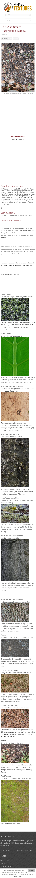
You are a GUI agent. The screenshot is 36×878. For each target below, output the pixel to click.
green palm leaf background (11, 336)
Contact (3, 863)
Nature (5, 34)
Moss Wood (5, 498)
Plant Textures (6, 294)
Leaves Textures (7, 670)
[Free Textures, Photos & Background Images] (18, 12)
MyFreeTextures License (10, 274)
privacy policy (18, 876)
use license (28, 850)
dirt (10, 38)
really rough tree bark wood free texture (15, 602)
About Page (4, 860)
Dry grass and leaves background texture (16, 673)
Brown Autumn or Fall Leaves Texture (15, 708)
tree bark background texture (11, 538)
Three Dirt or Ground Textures (12, 743)
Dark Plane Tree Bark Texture (11, 437)
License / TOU (6, 866)
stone (16, 38)
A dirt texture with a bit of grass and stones (17, 637)
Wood (21, 386)
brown (4, 38)
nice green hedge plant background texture (17, 297)
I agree (31, 871)
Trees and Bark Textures (10, 386)
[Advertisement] (18, 116)
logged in (13, 215)
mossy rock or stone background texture (16, 778)
